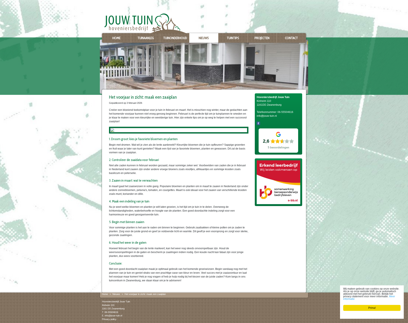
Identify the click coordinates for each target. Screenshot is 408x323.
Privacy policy (109, 319)
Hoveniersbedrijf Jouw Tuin (116, 301)
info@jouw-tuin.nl (113, 315)
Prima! (372, 307)
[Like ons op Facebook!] (258, 123)
